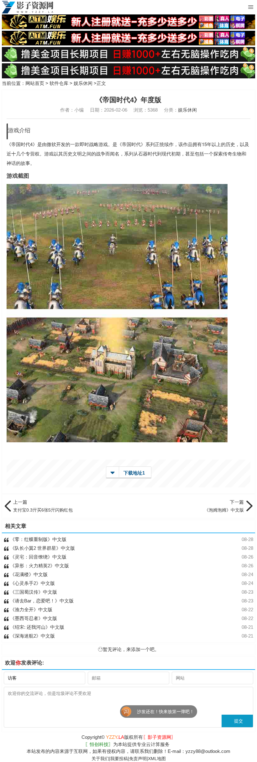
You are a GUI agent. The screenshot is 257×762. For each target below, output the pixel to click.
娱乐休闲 (83, 83)
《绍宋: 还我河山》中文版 (36, 627)
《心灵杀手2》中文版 (32, 583)
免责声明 (138, 758)
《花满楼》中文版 (28, 574)
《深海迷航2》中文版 (32, 636)
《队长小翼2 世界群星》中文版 (42, 548)
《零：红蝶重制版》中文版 (37, 539)
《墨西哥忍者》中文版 (33, 618)
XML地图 (157, 758)
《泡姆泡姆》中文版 (224, 505)
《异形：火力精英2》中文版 (39, 565)
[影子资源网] (27, 7)
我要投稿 (119, 758)
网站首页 (34, 83)
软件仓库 (59, 83)
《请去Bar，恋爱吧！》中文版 (41, 600)
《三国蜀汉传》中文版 (33, 592)
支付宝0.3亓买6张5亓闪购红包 (43, 505)
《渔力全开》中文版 (30, 609)
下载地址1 (134, 473)
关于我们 (100, 758)
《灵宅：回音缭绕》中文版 (37, 557)
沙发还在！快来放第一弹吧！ (127, 711)
